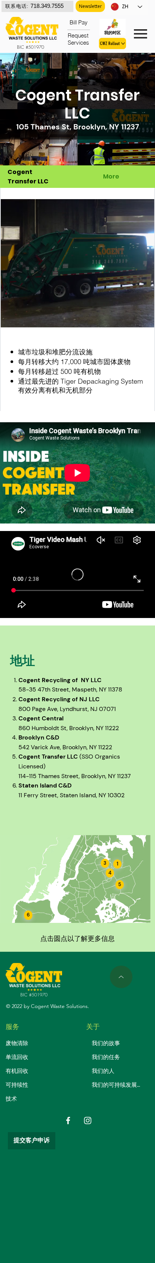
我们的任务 (106, 1057)
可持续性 (17, 1085)
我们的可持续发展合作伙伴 (117, 1085)
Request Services (79, 39)
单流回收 (17, 1057)
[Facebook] (68, 1120)
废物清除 (17, 1043)
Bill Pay (79, 22)
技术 (11, 1098)
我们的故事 (106, 1043)
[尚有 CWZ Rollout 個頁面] (123, 43)
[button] (90, 6)
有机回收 (17, 1071)
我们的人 (103, 1071)
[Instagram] (88, 1120)
